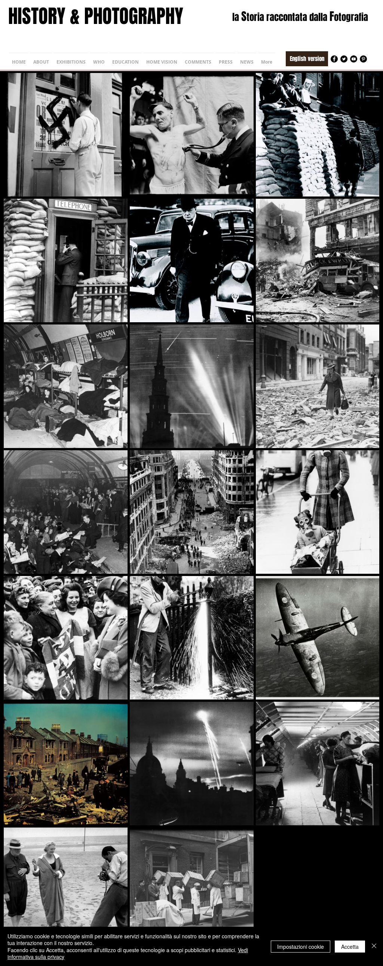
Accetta (350, 946)
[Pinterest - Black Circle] (363, 59)
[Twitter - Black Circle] (343, 59)
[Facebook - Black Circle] (334, 59)
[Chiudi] (374, 946)
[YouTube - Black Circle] (353, 59)
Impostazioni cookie (300, 946)
